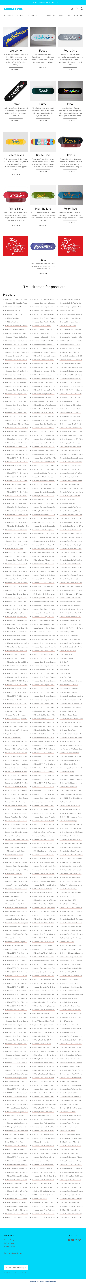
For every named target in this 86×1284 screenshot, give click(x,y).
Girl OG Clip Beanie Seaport (69, 998)
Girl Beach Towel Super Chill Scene (72, 945)
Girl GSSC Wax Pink (67, 896)
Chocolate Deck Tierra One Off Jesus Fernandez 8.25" (24, 560)
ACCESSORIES (33, 16)
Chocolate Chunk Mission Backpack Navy (19, 938)
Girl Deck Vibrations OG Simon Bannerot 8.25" (21, 1199)
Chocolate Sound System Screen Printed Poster (49, 855)
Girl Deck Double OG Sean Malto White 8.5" (20, 424)
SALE (61, 16)
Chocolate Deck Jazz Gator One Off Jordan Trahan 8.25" (25, 552)
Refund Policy (9, 1243)
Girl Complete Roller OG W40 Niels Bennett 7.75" (50, 1036)
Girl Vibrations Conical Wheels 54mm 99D (47, 590)
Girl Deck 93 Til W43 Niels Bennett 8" (45, 938)
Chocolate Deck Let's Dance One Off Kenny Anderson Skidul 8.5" (28, 586)
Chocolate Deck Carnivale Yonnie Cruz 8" (46, 311)
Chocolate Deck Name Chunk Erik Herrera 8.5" (21, 530)
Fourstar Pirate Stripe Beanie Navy (17, 821)
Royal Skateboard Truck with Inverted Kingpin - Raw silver (25, 730)
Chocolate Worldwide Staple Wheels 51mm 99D (22, 337)
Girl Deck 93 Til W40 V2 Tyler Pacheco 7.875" (21, 1089)
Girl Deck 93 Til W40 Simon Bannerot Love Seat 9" (50, 1032)
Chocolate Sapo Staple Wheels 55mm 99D (47, 617)
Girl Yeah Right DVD (67, 632)
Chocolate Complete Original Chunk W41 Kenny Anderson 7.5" (54, 526)
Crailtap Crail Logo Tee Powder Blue (72, 938)
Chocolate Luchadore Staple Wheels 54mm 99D (22, 1055)
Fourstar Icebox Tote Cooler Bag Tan (72, 749)
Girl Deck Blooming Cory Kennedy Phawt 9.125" (49, 450)
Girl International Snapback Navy (44, 1006)
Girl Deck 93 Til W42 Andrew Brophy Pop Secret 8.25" (51, 753)
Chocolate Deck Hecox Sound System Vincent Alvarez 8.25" (53, 658)
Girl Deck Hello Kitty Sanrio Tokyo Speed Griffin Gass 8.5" (52, 711)
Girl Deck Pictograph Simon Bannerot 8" (19, 1176)
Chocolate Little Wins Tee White (43, 1218)
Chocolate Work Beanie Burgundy (44, 862)
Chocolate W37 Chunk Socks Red (71, 704)
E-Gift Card (78, 16)
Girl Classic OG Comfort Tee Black (44, 828)
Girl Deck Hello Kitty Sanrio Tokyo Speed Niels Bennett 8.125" (54, 722)
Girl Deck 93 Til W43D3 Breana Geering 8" (20, 681)
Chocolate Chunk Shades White (71, 647)
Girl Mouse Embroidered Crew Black (18, 1104)
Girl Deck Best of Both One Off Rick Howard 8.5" (22, 443)
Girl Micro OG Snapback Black (70, 813)
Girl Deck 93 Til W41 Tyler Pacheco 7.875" (20, 1002)
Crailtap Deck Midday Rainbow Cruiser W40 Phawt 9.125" (53, 481)
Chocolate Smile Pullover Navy (43, 1157)
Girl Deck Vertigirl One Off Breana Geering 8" (21, 431)
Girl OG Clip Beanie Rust (68, 1002)
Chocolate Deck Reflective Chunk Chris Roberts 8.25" (51, 1119)
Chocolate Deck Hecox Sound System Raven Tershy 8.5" (52, 651)
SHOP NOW (15, 70)
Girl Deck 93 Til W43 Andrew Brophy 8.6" (47, 945)
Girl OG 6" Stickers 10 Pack (42, 893)
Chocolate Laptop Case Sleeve (16, 889)
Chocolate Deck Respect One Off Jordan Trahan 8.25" (51, 915)
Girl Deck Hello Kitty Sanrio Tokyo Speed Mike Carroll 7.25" (53, 715)
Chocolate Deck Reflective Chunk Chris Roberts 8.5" (50, 1123)
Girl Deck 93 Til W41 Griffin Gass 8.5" (18, 983)
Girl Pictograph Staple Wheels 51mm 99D (47, 598)
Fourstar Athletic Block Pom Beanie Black (19, 787)
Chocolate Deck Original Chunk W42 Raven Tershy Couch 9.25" (55, 1097)
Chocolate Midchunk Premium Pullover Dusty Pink (50, 1165)
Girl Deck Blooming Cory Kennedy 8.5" (45, 394)
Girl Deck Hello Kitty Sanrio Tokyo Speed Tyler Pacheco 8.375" (54, 734)
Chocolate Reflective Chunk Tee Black (45, 1146)
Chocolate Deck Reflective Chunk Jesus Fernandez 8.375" (52, 1134)
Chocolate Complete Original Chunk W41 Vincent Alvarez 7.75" (54, 530)
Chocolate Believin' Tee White (70, 303)
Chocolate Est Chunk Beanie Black (44, 870)
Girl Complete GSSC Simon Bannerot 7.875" (47, 1055)
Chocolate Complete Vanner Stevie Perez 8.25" (48, 518)
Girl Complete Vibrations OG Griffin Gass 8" (47, 1047)
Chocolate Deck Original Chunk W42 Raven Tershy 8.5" (52, 685)
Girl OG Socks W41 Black (69, 983)
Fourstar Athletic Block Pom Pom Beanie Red (21, 783)
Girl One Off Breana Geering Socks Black (46, 632)
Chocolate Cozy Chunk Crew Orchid (45, 1176)
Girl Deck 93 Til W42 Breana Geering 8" (46, 756)
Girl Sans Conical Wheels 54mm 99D (45, 564)
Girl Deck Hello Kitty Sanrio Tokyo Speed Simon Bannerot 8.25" (54, 730)
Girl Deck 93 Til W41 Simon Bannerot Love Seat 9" (23, 953)
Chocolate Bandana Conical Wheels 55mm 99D (49, 1051)
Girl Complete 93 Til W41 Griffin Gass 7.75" (47, 522)
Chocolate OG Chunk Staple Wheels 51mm (20, 1066)
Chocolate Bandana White (41, 1044)
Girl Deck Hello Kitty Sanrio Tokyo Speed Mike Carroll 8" (52, 719)
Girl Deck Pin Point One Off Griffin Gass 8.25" (21, 1161)
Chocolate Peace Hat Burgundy (16, 715)
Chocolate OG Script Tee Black (16, 307)
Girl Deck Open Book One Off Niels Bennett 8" (48, 409)
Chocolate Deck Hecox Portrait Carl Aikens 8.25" (49, 1078)
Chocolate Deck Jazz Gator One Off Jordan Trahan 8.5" (24, 556)
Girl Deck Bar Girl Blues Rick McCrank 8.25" (20, 511)
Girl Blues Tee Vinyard (67, 500)
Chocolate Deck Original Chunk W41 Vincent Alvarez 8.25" (26, 1029)
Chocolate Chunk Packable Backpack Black (20, 881)
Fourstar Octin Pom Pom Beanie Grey (18, 798)
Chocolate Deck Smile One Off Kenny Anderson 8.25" (51, 942)
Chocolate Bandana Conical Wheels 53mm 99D (49, 575)
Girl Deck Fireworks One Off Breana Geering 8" (49, 738)
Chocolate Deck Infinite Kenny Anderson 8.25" (21, 386)
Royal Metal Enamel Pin (68, 900)
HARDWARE (8, 16)
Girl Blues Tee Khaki (12, 318)
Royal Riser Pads (65, 677)
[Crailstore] (13, 8)
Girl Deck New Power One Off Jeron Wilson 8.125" (23, 628)
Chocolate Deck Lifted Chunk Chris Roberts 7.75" (49, 435)
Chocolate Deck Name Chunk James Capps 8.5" (49, 802)
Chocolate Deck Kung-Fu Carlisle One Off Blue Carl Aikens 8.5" (27, 352)
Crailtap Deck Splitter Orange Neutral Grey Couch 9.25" (24, 927)
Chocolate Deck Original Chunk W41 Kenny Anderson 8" (25, 1021)
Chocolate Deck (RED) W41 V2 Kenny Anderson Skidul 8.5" (53, 484)
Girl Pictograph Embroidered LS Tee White (47, 345)
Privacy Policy (9, 1240)
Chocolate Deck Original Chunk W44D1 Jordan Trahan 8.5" (26, 397)
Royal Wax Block (11, 734)
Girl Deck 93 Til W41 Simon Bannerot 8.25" (20, 957)
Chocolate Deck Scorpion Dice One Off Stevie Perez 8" (24, 568)
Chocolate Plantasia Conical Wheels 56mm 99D (22, 1070)
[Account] (72, 8)
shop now (70, 70)
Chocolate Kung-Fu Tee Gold (70, 496)
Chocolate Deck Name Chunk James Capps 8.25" (49, 798)
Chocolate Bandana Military (42, 329)
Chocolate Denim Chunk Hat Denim (72, 1010)
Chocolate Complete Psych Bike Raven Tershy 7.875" (51, 987)
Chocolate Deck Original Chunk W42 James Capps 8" (51, 662)
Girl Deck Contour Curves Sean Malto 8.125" (20, 666)
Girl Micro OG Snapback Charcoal (71, 741)
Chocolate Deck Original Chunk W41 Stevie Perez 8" (24, 1025)
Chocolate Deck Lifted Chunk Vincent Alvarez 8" (49, 458)
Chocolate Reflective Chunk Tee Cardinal (46, 1180)
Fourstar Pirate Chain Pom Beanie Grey (19, 794)
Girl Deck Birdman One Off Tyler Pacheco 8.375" (22, 450)
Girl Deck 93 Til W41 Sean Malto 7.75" (19, 972)
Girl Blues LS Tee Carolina (14, 314)
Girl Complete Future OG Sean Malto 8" (46, 1074)
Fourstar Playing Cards (13, 738)
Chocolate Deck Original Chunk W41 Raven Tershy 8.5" (25, 1032)
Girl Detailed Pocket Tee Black (70, 1115)
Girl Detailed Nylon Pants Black (43, 1202)
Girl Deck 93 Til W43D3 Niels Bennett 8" (19, 696)
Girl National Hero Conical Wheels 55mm (19, 1100)
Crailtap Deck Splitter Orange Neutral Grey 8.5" (22, 923)
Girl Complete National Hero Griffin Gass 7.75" (48, 1066)
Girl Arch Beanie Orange (68, 821)
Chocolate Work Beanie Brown (70, 756)
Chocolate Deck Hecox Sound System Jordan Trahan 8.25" (52, 643)
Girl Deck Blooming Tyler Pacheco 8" (45, 405)
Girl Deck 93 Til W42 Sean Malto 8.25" (46, 790)
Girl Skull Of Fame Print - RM (70, 1142)
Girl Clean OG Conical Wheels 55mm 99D (47, 1191)
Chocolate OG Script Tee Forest (16, 303)
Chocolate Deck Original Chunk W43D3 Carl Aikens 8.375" (26, 590)
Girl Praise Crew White (40, 1142)
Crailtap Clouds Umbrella (14, 859)
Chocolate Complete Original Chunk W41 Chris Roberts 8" (53, 1183)
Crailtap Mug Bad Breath (68, 787)
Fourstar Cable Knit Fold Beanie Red (18, 749)
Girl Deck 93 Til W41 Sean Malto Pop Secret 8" (22, 979)
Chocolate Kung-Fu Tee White (70, 507)
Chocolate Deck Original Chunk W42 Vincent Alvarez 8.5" (52, 704)
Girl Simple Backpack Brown (15, 851)
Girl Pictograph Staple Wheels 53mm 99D (47, 602)
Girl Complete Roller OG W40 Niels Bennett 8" (48, 1040)
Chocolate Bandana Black (41, 326)
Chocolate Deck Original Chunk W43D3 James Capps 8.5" (25, 598)
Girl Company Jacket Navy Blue (16, 1127)
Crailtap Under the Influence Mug (71, 885)
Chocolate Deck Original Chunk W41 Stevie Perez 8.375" (25, 1044)
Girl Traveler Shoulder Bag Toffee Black (19, 1108)
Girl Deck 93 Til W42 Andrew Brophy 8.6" (47, 749)
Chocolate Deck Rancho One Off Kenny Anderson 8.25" (52, 322)
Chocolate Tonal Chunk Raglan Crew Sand (20, 949)
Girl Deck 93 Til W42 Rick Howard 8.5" (46, 783)
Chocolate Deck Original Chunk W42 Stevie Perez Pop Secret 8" (55, 696)
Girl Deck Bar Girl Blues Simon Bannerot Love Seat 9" (24, 503)
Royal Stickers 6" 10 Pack (14, 1142)
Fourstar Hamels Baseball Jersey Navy (18, 836)
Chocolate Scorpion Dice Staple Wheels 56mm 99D (23, 571)
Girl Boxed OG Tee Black (14, 549)
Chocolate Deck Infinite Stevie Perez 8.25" (20, 371)
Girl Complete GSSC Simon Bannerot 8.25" (47, 1059)
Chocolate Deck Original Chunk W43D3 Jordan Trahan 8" (25, 602)
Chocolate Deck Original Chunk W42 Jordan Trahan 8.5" (52, 681)
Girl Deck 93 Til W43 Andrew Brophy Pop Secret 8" (50, 949)
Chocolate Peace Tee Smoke (69, 1123)
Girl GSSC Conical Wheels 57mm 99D (18, 1097)
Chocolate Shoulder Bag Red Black (17, 930)
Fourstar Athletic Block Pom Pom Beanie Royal (21, 809)
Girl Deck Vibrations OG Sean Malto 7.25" (20, 1210)
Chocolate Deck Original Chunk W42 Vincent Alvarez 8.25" (53, 700)
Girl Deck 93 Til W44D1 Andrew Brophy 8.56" (21, 496)
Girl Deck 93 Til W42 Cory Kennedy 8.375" (47, 764)
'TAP (68, 16)
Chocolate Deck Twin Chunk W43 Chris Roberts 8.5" (23, 564)
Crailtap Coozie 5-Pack (67, 802)
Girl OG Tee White (66, 1021)
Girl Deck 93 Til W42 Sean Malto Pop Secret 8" (49, 794)
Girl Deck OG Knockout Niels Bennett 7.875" (48, 367)
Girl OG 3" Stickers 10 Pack (42, 889)
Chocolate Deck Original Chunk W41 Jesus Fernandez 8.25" (26, 1013)
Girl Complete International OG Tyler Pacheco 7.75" (50, 1115)
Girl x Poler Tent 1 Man (68, 326)
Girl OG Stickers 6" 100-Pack (70, 345)
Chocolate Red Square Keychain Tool (72, 681)
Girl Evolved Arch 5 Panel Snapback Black (20, 722)
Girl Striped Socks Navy (68, 711)
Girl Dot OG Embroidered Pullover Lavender (20, 908)
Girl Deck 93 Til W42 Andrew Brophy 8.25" (47, 745)
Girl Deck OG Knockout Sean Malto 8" (45, 375)
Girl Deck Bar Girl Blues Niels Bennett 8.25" (20, 518)
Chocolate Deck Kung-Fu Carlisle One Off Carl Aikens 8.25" (26, 348)
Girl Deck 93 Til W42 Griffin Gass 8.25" (46, 772)
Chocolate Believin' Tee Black (70, 299)
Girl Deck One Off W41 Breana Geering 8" (47, 420)
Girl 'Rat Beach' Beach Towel (70, 806)
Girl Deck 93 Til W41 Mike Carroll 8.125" (19, 995)
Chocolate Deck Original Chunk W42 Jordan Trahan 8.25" (52, 677)
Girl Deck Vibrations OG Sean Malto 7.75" (20, 1172)
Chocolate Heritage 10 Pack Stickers (45, 337)
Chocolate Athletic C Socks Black (71, 719)
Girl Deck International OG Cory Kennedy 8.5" (48, 896)
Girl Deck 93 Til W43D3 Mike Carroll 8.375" (20, 692)
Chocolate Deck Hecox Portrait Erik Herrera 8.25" (22, 541)
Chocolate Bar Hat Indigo (68, 889)
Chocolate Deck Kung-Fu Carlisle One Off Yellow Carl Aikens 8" (27, 345)
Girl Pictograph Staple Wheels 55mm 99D (47, 605)
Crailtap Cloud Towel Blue (14, 900)
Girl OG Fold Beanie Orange (69, 764)
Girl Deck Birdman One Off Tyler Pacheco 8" (21, 454)
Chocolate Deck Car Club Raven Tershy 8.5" (47, 431)
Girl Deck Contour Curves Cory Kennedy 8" (20, 654)
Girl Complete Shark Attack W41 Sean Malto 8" (49, 998)
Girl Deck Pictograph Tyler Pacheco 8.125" (20, 1202)
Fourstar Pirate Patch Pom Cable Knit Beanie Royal (23, 764)
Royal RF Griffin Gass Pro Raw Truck (45, 1029)
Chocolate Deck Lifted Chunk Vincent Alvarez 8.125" (51, 462)
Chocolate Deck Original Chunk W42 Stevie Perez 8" (51, 688)
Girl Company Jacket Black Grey (16, 1123)
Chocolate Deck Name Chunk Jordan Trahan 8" (48, 806)
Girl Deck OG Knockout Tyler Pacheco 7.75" (47, 386)
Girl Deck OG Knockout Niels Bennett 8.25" (47, 371)
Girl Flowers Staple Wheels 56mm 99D (19, 620)
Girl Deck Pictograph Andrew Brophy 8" (19, 1165)
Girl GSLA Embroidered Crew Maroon (73, 1134)
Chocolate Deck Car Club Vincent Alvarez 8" (47, 428)
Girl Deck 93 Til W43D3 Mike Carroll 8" (19, 688)
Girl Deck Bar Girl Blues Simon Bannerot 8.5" (21, 507)
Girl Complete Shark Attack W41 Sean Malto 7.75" (50, 1002)
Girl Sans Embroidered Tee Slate (43, 636)
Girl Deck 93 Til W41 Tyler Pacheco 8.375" (20, 1006)
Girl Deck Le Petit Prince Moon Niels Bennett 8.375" (50, 961)
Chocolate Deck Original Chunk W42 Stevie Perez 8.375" (52, 692)
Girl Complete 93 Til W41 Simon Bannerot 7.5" (48, 500)
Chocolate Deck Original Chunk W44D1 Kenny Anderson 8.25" (27, 394)
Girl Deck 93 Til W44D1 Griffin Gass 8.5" (19, 477)
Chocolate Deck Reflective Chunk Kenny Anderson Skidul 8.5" (54, 1127)
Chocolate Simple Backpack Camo (17, 862)
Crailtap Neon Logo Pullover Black (44, 1100)
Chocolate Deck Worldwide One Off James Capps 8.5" (24, 363)
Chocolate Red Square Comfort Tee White (47, 836)
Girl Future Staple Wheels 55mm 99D (45, 552)
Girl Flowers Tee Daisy (67, 503)
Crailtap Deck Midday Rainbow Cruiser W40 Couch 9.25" (52, 473)
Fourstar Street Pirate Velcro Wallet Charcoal (21, 741)
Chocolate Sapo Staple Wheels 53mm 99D (47, 613)
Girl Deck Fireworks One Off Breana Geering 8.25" (50, 741)
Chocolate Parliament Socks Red (71, 734)
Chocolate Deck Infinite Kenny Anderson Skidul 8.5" (23, 382)
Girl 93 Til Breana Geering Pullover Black (46, 537)
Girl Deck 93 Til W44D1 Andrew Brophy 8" (20, 500)
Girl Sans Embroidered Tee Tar (43, 639)
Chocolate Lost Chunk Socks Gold (71, 991)
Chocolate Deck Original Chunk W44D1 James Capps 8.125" (26, 409)
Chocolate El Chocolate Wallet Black (72, 779)
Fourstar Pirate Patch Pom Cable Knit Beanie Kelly (22, 753)
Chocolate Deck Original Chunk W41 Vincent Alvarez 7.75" (53, 307)
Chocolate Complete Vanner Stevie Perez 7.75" (48, 488)
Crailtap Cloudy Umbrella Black (16, 893)
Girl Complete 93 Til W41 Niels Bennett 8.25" (48, 503)
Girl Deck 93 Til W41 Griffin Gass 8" (18, 987)
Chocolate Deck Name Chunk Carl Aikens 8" (48, 1085)
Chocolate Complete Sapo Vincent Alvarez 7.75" (49, 991)
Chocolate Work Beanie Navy (70, 760)
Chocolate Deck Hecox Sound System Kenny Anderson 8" (52, 647)
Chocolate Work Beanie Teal (69, 1006)
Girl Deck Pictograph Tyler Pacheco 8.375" (20, 1180)
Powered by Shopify (20, 1273)
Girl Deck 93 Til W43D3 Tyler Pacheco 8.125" (21, 704)
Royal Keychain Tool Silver (69, 688)
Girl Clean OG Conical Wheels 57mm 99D (47, 1195)
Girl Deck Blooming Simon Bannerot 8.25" (47, 401)
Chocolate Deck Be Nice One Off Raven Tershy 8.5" (50, 443)
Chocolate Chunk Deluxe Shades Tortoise (19, 726)
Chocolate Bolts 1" (66, 654)
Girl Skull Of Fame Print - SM (70, 352)
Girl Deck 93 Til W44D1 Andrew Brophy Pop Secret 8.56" (25, 492)
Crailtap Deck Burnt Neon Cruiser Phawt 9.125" (49, 670)
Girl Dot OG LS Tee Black (14, 945)
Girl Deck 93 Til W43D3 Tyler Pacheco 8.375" (21, 707)
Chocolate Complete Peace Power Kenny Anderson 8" (51, 979)
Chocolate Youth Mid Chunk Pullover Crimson (48, 881)
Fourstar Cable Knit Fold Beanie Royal (18, 756)
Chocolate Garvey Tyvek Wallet (16, 870)
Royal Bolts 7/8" (65, 673)
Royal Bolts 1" (65, 670)
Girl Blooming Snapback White (70, 307)
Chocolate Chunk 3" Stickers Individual (19, 1146)
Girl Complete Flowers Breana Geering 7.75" (20, 613)
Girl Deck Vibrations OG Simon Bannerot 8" (20, 1195)
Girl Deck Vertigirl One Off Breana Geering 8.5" (21, 435)
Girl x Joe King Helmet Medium (70, 318)
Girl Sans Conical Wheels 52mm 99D (45, 560)
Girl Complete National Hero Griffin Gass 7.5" (48, 1063)
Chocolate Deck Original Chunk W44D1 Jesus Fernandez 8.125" (28, 405)
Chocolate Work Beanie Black (42, 859)
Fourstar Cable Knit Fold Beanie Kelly (18, 760)
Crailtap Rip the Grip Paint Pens (16, 1131)
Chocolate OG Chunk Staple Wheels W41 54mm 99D (51, 583)
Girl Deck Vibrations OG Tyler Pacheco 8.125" (21, 1187)
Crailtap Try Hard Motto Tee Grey (17, 885)
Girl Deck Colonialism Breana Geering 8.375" (21, 639)
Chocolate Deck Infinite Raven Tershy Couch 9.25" (23, 375)
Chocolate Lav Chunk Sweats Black (44, 964)
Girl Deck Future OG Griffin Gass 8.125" (19, 1010)
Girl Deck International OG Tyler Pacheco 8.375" (49, 919)
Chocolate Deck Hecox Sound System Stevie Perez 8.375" (52, 654)
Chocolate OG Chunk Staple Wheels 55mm (20, 1063)
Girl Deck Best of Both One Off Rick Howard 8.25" (23, 447)
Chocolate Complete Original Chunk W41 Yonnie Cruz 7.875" (54, 492)
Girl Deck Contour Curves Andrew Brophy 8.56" (22, 651)
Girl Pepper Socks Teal (67, 730)
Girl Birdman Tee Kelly (13, 311)
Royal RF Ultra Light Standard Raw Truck (46, 1025)
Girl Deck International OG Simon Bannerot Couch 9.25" (52, 904)
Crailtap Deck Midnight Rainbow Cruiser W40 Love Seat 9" (26, 1081)
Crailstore (11, 1273)
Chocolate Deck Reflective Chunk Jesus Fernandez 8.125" (52, 1138)
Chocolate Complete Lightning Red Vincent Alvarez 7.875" (53, 972)
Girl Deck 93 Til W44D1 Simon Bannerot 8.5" (21, 458)
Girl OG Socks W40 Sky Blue (70, 836)
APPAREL (20, 16)
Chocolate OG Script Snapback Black (45, 348)
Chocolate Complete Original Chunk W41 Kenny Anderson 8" (54, 507)
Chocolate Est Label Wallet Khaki (71, 851)
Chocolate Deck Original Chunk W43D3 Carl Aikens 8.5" (25, 594)
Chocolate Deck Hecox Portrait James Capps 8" (48, 813)
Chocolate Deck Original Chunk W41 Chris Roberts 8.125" (53, 469)
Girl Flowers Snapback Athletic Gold (18, 326)
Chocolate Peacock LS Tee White (44, 1149)
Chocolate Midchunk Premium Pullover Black (48, 1168)
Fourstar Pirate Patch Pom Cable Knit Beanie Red (22, 768)
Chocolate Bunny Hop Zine (69, 1104)
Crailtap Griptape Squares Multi (70, 794)
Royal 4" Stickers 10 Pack (69, 904)
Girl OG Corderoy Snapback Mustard (18, 719)
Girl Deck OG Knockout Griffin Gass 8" (45, 360)
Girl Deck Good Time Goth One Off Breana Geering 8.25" (52, 953)
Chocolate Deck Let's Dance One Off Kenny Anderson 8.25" (26, 583)
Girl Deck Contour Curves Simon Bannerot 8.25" (22, 673)
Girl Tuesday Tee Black (68, 1112)
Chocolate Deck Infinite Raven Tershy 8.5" (20, 379)
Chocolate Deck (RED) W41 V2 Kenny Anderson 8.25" (51, 447)
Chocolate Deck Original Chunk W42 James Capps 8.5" (51, 666)
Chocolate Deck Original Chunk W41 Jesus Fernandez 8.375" (27, 1017)
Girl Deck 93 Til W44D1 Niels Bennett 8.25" (20, 473)
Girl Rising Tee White (39, 1199)
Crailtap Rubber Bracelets (14, 855)
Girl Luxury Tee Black (67, 311)
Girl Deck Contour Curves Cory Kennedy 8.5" (20, 658)
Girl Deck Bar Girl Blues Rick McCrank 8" (19, 515)
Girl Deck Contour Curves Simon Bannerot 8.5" (21, 677)
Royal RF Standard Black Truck (43, 1021)
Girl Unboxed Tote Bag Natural (70, 828)
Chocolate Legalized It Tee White (44, 877)
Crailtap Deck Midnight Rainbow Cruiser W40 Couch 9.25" (25, 1085)
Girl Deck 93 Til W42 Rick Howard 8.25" (46, 779)
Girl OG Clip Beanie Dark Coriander (44, 851)
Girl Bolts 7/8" (64, 666)
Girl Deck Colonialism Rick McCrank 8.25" (19, 643)
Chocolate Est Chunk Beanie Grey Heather (47, 866)
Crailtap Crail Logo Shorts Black (43, 628)
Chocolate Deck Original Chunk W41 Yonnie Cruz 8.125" (25, 1040)
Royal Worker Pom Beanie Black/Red (18, 843)
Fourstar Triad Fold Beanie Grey (16, 813)
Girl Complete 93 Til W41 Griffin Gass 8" (46, 534)
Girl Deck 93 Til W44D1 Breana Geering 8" (20, 484)
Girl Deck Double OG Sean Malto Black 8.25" (21, 428)
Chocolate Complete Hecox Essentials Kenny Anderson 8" (52, 968)
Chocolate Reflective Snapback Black (45, 1010)
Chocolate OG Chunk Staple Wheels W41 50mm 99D (51, 545)
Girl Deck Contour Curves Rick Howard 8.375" (21, 662)
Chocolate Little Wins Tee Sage (43, 1214)
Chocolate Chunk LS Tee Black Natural (45, 1161)
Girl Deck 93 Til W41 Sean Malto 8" (18, 1157)
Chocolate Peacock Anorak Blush (44, 1153)
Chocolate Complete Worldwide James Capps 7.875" (24, 356)
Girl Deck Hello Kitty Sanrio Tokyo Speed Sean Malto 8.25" (52, 726)
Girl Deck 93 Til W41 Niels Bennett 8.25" (19, 968)
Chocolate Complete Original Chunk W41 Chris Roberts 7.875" (54, 1187)
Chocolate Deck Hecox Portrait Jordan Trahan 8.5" (49, 824)
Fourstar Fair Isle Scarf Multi (69, 753)
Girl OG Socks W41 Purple (69, 979)
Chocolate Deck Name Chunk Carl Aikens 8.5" (48, 1089)
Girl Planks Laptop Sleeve (14, 1115)
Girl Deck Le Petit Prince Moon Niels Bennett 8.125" (50, 957)
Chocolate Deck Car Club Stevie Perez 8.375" (48, 424)
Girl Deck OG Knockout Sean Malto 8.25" (46, 379)
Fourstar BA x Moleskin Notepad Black (18, 832)
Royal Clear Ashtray (12, 896)
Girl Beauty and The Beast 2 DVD (71, 636)
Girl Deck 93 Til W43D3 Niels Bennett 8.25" (20, 700)
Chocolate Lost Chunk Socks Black (72, 987)
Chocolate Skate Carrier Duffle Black (45, 341)
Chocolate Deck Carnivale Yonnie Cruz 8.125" (21, 1218)
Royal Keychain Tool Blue (68, 692)
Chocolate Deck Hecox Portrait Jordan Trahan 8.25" (50, 821)
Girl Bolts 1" (64, 662)
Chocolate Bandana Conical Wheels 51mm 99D (49, 571)
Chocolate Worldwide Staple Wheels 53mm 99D (22, 333)
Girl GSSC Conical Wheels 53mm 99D (18, 1093)
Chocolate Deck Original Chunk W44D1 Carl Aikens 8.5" (25, 416)
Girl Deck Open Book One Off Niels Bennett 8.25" (50, 413)
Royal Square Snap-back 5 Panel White (19, 911)
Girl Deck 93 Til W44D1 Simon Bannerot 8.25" (21, 462)
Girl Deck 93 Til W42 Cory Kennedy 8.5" (46, 768)
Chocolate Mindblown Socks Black (72, 707)
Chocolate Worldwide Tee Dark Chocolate (20, 329)
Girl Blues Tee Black (12, 322)
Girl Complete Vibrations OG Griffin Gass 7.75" (48, 515)
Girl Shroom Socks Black (68, 715)
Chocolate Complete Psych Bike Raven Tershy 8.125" (51, 983)
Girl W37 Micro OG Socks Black (71, 726)
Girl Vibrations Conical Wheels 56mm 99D (47, 594)
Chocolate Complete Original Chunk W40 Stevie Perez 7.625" (27, 942)
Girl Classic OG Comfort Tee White (44, 832)
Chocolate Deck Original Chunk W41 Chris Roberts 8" (51, 465)
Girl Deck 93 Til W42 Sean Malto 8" (45, 787)
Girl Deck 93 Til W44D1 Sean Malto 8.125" (20, 469)
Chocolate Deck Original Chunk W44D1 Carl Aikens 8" (24, 420)
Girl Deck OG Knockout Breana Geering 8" (47, 352)
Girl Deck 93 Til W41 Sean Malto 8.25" (19, 976)
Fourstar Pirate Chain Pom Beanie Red (18, 775)
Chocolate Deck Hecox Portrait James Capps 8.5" (49, 817)
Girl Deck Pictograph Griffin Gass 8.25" (19, 1168)
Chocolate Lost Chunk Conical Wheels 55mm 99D (23, 1047)
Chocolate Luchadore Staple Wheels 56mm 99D (22, 1059)
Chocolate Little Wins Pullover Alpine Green (47, 1210)
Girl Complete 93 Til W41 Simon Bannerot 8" (48, 511)
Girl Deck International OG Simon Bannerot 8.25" (49, 923)
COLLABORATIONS (48, 16)
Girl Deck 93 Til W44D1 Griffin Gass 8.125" (20, 481)
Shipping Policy (9, 1246)
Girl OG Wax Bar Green (68, 651)
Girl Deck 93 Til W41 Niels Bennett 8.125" (20, 964)
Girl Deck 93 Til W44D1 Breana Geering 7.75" (21, 488)
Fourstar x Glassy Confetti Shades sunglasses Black (23, 1119)
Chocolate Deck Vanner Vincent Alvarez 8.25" (48, 314)
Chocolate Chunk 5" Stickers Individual (19, 1149)
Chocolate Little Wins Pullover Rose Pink (46, 1206)
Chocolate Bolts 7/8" (67, 658)
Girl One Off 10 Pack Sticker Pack (71, 908)
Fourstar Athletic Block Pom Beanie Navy (19, 779)
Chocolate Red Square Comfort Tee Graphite (47, 874)
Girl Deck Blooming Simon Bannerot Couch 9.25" (49, 454)
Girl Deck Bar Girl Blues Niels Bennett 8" (19, 522)
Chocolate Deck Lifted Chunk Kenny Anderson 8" (49, 439)
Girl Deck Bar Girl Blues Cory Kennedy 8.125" (21, 526)
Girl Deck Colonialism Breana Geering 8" (19, 636)
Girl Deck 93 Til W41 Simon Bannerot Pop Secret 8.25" (24, 961)
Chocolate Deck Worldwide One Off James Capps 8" (23, 360)
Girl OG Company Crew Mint (70, 1119)
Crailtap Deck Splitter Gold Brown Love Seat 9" (21, 919)
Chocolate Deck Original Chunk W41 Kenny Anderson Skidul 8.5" (28, 1036)
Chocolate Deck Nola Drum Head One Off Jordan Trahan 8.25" (27, 341)
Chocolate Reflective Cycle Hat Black (72, 492)
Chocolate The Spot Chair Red (43, 840)
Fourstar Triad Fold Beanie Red (16, 817)
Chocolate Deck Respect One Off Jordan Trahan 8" (50, 911)
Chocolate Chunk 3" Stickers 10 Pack (18, 1134)
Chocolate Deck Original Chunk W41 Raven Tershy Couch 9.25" (55, 318)
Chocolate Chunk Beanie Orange (71, 488)
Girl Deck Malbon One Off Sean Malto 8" (19, 632)
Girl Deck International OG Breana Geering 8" (48, 900)
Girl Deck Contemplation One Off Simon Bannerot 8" (23, 1183)
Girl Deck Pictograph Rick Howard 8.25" (19, 1153)
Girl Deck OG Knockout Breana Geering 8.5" (47, 356)
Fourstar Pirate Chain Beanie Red (17, 840)
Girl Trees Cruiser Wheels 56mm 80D (73, 881)
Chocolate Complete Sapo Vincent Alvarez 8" (48, 995)
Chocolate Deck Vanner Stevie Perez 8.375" (47, 299)
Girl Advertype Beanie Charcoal (71, 768)
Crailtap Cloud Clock (67, 942)
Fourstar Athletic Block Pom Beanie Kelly (19, 772)
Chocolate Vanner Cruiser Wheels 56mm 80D (48, 624)
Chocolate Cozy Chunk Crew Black (44, 1172)
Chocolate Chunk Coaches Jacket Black (19, 877)
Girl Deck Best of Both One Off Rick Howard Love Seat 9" (25, 439)
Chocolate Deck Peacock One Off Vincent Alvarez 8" (50, 927)
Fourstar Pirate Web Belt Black (16, 745)
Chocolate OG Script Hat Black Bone (18, 299)
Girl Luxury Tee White (67, 1131)
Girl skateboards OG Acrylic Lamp (44, 541)
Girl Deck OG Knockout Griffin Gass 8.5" (46, 363)
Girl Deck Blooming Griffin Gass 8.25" (45, 397)
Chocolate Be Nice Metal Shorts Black (45, 885)
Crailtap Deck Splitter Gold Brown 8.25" (19, 915)
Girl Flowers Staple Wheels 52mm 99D (19, 617)
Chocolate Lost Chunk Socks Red (71, 995)
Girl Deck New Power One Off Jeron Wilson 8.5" (22, 624)
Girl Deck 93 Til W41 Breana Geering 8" (46, 416)
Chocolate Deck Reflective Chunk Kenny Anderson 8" (51, 1131)
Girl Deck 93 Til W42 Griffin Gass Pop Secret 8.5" (49, 1093)
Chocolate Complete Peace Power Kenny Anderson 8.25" (52, 976)
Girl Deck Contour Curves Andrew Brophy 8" (21, 647)
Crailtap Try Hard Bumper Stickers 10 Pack (20, 545)
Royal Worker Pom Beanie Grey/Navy (18, 847)
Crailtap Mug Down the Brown (70, 790)
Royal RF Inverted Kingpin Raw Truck (45, 1017)
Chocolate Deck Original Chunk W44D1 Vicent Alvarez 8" (25, 390)
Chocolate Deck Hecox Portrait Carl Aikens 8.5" (49, 1081)
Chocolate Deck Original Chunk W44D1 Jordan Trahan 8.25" (26, 401)
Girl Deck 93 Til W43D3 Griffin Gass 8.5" (19, 685)
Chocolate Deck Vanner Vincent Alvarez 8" (20, 1214)
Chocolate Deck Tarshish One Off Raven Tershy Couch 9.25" (53, 934)
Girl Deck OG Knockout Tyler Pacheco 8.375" (48, 390)
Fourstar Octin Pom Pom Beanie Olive (18, 806)
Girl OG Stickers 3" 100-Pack (70, 348)
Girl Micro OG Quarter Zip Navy (70, 1210)
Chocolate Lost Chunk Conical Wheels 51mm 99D (23, 1051)
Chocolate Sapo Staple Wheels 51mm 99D (47, 609)
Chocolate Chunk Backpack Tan (16, 866)
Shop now (43, 67)
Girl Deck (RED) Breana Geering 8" (72, 416)
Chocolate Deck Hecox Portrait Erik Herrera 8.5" (22, 537)
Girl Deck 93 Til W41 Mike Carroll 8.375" (19, 998)
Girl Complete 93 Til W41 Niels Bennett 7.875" (49, 496)
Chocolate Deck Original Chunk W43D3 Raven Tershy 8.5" (26, 605)
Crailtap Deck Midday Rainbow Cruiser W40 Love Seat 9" (52, 477)
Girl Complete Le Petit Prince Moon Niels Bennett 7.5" (51, 1112)
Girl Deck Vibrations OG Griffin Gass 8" (19, 1191)
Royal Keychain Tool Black (69, 685)
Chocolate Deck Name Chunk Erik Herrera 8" (21, 534)
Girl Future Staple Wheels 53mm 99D (45, 549)
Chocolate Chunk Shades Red (70, 639)
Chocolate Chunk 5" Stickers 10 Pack (18, 1138)
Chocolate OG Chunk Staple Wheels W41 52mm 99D (51, 579)
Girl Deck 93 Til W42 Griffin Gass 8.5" (45, 775)
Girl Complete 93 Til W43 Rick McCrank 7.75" (48, 1108)
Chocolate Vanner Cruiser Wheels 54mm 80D (48, 620)
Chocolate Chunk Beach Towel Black (18, 904)
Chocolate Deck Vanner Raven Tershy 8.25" (47, 303)
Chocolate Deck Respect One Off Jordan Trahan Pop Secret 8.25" (55, 908)
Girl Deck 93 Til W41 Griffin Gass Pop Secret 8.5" (22, 991)
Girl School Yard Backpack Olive (71, 783)
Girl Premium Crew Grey (13, 874)
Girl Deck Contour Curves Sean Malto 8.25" (20, 670)
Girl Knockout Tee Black (68, 972)
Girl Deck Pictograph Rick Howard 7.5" (19, 1206)
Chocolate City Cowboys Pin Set (71, 843)
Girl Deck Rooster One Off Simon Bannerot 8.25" (49, 1104)
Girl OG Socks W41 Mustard (42, 843)
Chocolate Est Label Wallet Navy (71, 855)
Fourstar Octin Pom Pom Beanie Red (18, 802)
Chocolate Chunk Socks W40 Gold (72, 840)
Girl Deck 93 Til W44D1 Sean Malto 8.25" (20, 465)
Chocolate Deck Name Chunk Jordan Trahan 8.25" (50, 809)
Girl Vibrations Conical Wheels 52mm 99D (47, 586)
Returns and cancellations (13, 1253)
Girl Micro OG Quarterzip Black (43, 847)
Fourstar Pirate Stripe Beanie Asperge (18, 824)
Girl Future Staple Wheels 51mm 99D (45, 556)
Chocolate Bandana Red (41, 333)
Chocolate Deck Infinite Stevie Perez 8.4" (19, 367)
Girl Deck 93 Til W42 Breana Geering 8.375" (48, 760)
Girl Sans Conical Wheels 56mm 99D (45, 568)
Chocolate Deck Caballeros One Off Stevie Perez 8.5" (51, 930)
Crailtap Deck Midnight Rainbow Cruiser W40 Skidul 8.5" (25, 1078)
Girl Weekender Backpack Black (16, 1112)
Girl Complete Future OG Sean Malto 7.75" (47, 1070)
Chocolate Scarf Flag (67, 772)
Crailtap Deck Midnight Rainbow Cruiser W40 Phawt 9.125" (26, 1074)
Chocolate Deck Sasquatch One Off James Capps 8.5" (24, 579)
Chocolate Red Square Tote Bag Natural (19, 934)
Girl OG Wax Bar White (13, 711)
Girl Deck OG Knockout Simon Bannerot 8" (47, 382)
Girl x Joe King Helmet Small (69, 322)
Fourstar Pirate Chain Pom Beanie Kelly (19, 790)
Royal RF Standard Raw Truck (42, 1013)
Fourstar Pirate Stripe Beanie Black (17, 828)
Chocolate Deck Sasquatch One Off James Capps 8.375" (25, 575)
